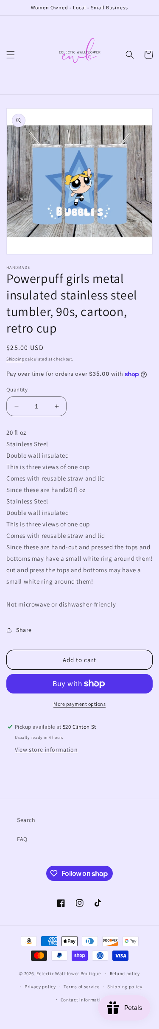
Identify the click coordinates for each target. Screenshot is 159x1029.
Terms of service (81, 987)
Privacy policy (40, 987)
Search (26, 820)
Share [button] (24, 630)
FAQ (22, 839)
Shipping (15, 359)
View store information (46, 749)
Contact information (83, 1000)
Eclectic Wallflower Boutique (68, 973)
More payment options (79, 704)
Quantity (17, 389)
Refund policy (125, 973)
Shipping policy (124, 987)
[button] (10, 54)
